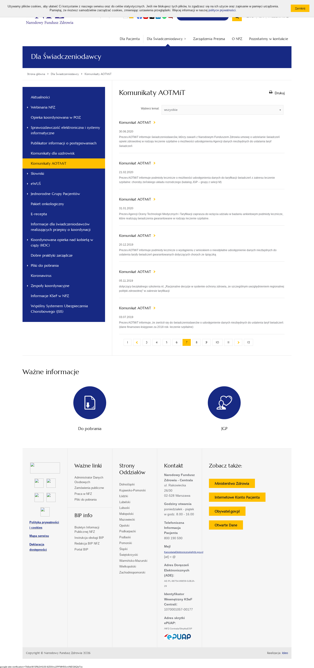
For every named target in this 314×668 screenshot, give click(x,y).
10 (217, 342)
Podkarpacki (127, 531)
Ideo (285, 653)
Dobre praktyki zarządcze (52, 255)
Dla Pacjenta (130, 39)
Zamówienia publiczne (89, 488)
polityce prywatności (222, 10)
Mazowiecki (127, 519)
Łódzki (123, 496)
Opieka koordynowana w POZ (56, 117)
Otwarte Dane (229, 526)
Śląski (123, 549)
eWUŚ (36, 183)
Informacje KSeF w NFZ (50, 295)
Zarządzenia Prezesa (209, 39)
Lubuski (124, 508)
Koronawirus (41, 275)
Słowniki (37, 173)
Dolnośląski (127, 484)
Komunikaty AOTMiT (48, 163)
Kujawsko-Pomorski (132, 490)
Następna (238, 342)
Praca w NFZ (83, 494)
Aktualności (40, 97)
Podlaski (125, 537)
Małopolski (126, 514)
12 (248, 342)
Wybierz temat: (150, 108)
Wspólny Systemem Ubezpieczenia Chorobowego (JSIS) (59, 309)
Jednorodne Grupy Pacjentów (55, 193)
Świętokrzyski (128, 554)
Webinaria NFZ (43, 107)
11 (228, 342)
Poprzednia (137, 342)
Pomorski (125, 543)
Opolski (124, 525)
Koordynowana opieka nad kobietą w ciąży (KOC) (62, 242)
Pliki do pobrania (45, 265)
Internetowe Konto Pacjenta (240, 498)
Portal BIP (81, 549)
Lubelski (124, 502)
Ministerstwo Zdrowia (235, 484)
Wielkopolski (127, 566)
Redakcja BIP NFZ (87, 543)
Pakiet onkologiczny (47, 203)
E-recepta (39, 214)
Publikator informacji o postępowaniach (64, 143)
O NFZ (237, 39)
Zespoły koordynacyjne (50, 285)
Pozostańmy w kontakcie (268, 39)
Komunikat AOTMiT (135, 122)
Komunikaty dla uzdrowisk (52, 153)
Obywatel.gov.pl (230, 512)
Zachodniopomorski (132, 572)
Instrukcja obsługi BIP (89, 537)
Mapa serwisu (39, 536)
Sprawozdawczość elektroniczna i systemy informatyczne (65, 130)
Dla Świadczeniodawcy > (166, 39)
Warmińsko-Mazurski (133, 560)
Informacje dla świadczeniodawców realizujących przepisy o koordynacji (61, 227)
